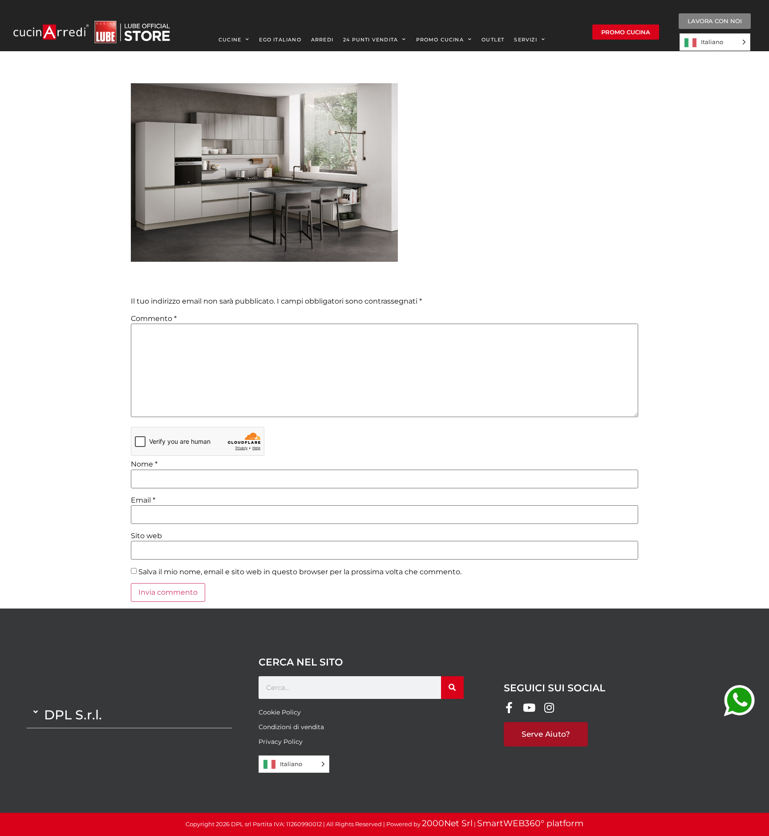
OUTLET (493, 40)
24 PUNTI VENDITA (370, 40)
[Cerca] (452, 687)
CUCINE (230, 40)
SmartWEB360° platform (530, 823)
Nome (144, 464)
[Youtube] (529, 707)
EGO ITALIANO (280, 40)
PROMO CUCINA (440, 40)
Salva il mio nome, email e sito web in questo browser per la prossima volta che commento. (299, 572)
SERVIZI (525, 40)
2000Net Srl (447, 823)
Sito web (146, 536)
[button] (129, 715)
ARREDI (322, 40)
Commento (154, 318)
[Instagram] (549, 707)
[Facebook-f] (509, 707)
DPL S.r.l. (73, 714)
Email (143, 500)
